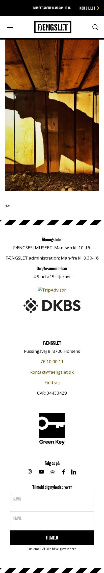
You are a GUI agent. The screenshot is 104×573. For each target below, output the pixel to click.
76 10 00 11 (52, 361)
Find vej (52, 382)
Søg (91, 29)
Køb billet (87, 8)
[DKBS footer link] (52, 305)
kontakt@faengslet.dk (52, 372)
